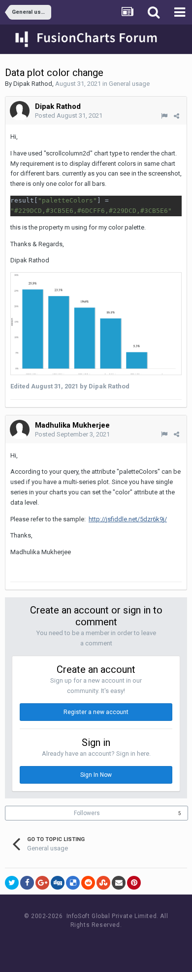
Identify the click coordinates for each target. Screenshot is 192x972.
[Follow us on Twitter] (108, 943)
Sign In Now (96, 774)
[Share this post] (176, 116)
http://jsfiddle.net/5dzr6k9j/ (128, 519)
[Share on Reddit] (88, 883)
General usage (129, 83)
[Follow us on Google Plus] (131, 943)
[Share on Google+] (42, 883)
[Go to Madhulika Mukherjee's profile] (20, 429)
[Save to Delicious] (73, 883)
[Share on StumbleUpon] (103, 883)
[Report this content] (164, 116)
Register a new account (96, 712)
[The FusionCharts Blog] (64, 943)
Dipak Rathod (32, 83)
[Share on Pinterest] (134, 883)
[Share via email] (119, 883)
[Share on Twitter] (12, 883)
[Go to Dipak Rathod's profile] (20, 111)
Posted (68, 115)
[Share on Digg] (57, 883)
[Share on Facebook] (27, 883)
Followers (87, 813)
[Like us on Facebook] (86, 943)
